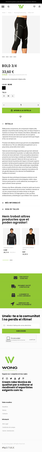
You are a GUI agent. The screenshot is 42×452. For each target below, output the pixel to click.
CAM (11, 236)
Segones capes (8, 247)
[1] (3, 57)
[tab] (21, 124)
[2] (7, 57)
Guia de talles (12, 209)
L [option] (12, 96)
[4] (15, 57)
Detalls (9, 124)
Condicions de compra (8, 427)
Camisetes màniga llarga (28, 248)
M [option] (8, 96)
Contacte (5, 413)
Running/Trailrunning (20, 12)
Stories (4, 410)
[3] (11, 57)
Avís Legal (5, 424)
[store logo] (21, 7)
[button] (5, 260)
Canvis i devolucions (8, 431)
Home (4, 12)
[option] (4, 88)
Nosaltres (5, 406)
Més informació (12, 203)
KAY (30, 236)
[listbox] (21, 88)
